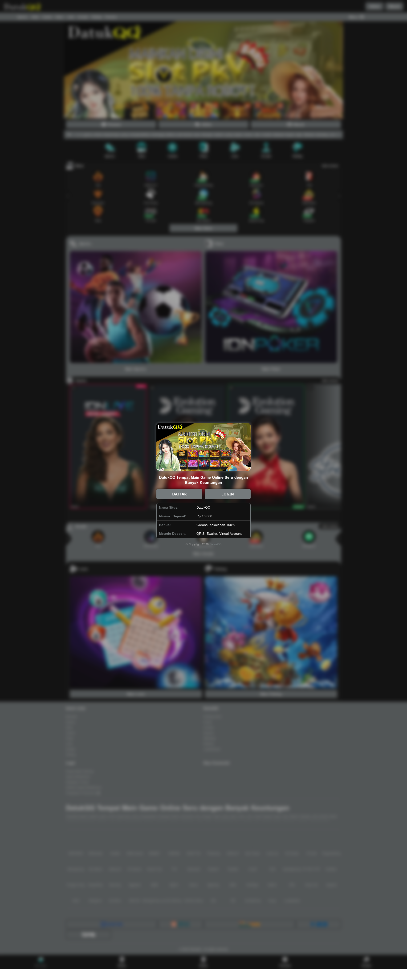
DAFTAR (179, 494)
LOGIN (227, 494)
